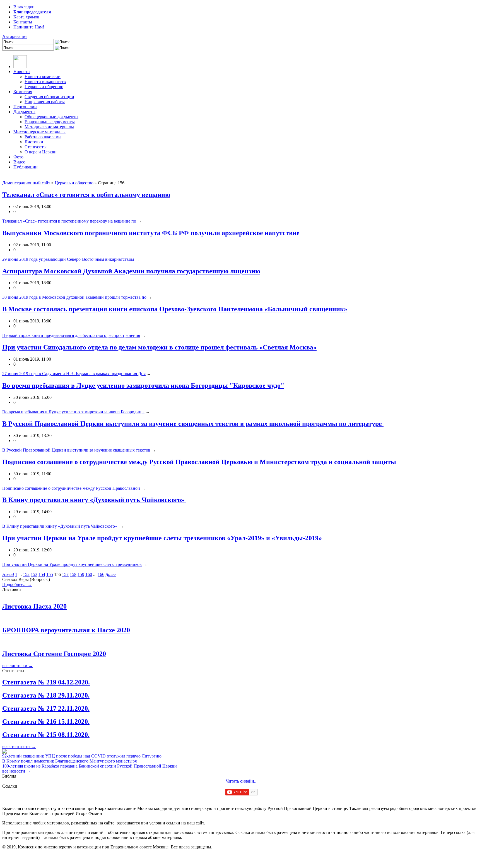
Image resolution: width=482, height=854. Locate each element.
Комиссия (22, 91)
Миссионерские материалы (39, 131)
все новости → (16, 771)
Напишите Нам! (28, 27)
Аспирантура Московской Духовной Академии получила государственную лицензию (131, 271)
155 (49, 574)
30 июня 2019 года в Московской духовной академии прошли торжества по (74, 297)
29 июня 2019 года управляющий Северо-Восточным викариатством (68, 259)
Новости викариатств (45, 81)
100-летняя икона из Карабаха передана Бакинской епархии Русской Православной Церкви (89, 766)
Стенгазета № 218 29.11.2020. (46, 695)
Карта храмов (26, 17)
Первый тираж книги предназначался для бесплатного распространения (71, 335)
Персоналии (25, 106)
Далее (110, 574)
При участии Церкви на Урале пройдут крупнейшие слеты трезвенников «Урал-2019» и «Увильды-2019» (162, 538)
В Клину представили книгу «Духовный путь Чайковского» (94, 499)
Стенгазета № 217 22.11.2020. (46, 708)
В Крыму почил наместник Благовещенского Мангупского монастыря (69, 761)
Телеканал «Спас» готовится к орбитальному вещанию (86, 194)
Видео (19, 162)
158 (73, 574)
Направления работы (45, 101)
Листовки (34, 141)
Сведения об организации (49, 96)
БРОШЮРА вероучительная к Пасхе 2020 (66, 630)
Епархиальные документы (50, 121)
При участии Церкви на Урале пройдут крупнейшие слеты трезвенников (72, 564)
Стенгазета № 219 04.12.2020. (46, 682)
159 (81, 574)
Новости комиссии (43, 76)
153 (34, 574)
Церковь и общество (44, 86)
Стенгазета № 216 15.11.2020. (46, 721)
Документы (24, 111)
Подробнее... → (17, 584)
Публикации (25, 167)
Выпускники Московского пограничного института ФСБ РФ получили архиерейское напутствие (151, 233)
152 (26, 574)
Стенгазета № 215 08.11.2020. (46, 734)
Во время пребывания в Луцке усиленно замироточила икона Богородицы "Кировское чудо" (143, 385)
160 (88, 574)
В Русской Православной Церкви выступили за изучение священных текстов (76, 450)
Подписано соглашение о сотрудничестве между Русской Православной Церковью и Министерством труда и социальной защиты (200, 461)
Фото (18, 157)
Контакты (22, 22)
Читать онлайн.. (241, 781)
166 (101, 574)
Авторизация (14, 36)
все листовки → (17, 665)
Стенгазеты (36, 146)
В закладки (24, 6)
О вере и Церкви (41, 151)
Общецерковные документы (51, 116)
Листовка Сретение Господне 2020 (54, 653)
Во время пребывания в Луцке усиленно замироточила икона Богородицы (73, 411)
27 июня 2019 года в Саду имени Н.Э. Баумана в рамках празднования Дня (74, 373)
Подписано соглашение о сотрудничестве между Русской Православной (71, 488)
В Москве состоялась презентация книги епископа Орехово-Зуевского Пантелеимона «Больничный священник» (174, 309)
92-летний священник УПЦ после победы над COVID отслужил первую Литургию (82, 756)
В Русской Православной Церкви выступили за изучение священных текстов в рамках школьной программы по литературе (193, 423)
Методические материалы (49, 126)
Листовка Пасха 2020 (34, 606)
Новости (21, 71)
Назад (8, 574)
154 (41, 574)
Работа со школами (43, 136)
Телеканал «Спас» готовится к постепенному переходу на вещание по (69, 221)
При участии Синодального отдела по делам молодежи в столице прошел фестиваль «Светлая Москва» (159, 347)
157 (65, 574)
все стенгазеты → (19, 746)
